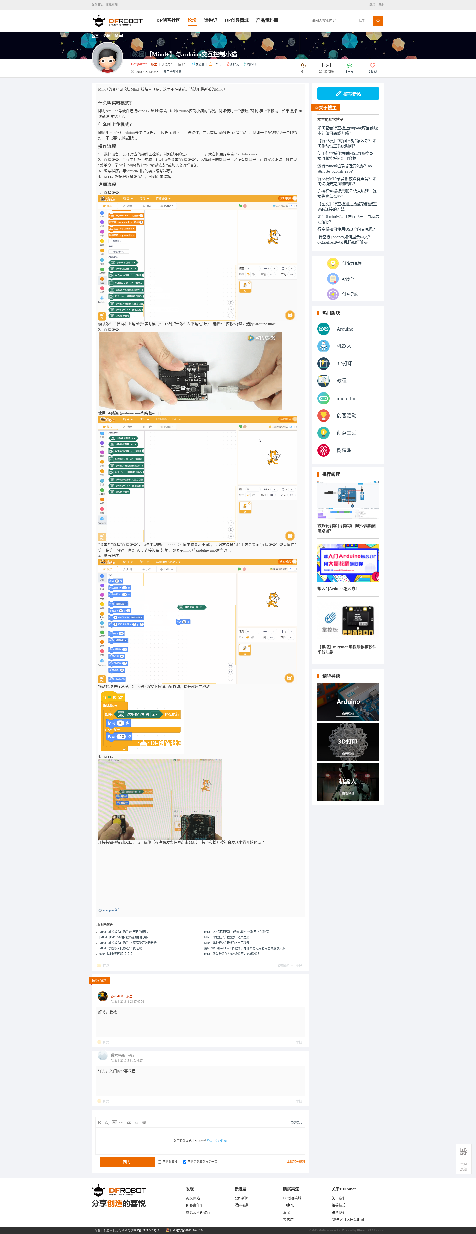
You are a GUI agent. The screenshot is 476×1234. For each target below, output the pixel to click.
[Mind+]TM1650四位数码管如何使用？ (124, 937)
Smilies (144, 1122)
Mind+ (120, 36)
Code (136, 1122)
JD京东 (288, 1205)
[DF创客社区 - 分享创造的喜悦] (124, 31)
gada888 (117, 996)
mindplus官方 (111, 910)
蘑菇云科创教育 (198, 1212)
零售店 (288, 1220)
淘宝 (286, 1212)
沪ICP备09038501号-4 (145, 1230)
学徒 (131, 1055)
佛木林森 (118, 1055)
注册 (381, 4)
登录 (373, 4)
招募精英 (339, 1205)
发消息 (200, 64)
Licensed (379, 1230)
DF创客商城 (237, 20)
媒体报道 (241, 1205)
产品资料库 (267, 20)
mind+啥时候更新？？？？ (116, 954)
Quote (129, 1122)
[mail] (464, 1166)
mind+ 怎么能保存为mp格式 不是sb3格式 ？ (232, 954)
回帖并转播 (170, 1162)
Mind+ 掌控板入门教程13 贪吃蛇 (120, 948)
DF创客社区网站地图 (348, 1220)
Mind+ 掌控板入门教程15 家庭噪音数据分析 (128, 943)
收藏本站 (112, 4)
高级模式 (296, 1122)
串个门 (217, 64)
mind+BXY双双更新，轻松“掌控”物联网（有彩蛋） (237, 932)
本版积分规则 (296, 1162)
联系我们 (339, 1212)
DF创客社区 (168, 20)
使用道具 (284, 966)
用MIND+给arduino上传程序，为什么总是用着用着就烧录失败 (244, 948)
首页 (95, 36)
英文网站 (193, 1198)
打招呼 (251, 64)
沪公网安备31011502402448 (187, 1230)
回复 (106, 966)
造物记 (210, 20)
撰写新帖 (352, 94)
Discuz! (361, 1230)
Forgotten (139, 64)
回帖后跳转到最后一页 (202, 1162)
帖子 (362, 21)
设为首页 (98, 4)
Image (114, 1122)
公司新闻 (241, 1198)
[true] (378, 21)
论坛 (192, 20)
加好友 (235, 64)
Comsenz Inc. (333, 1230)
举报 (299, 966)
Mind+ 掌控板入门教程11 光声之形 (226, 937)
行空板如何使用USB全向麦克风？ (347, 229)
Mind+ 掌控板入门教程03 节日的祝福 (123, 932)
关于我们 (339, 1198)
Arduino (112, 111)
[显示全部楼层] (172, 72)
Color (106, 1122)
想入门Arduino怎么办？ (338, 589)
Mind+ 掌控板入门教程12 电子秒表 (226, 943)
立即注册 (221, 1141)
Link (121, 1122)
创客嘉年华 (194, 1205)
